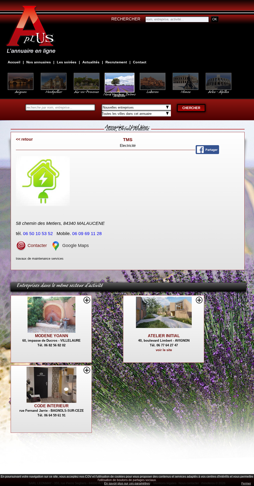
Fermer (246, 483)
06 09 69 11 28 (87, 233)
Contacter (36, 245)
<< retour (24, 139)
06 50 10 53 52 (38, 233)
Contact (139, 62)
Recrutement (116, 62)
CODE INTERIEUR (51, 406)
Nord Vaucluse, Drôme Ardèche (119, 93)
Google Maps (75, 245)
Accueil (14, 62)
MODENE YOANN (51, 336)
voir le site (164, 350)
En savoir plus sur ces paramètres (127, 483)
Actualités (90, 62)
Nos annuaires (38, 62)
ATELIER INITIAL (164, 336)
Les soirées (66, 62)
